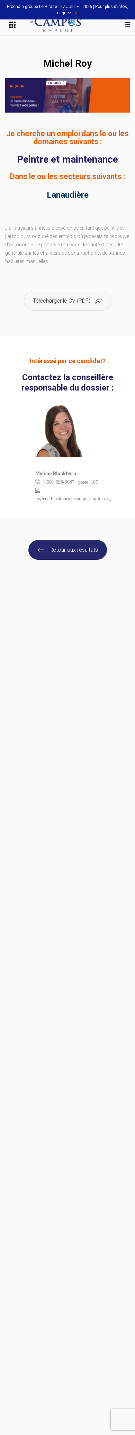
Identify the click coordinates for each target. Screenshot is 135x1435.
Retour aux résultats (74, 550)
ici (74, 12)
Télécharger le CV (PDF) (61, 300)
